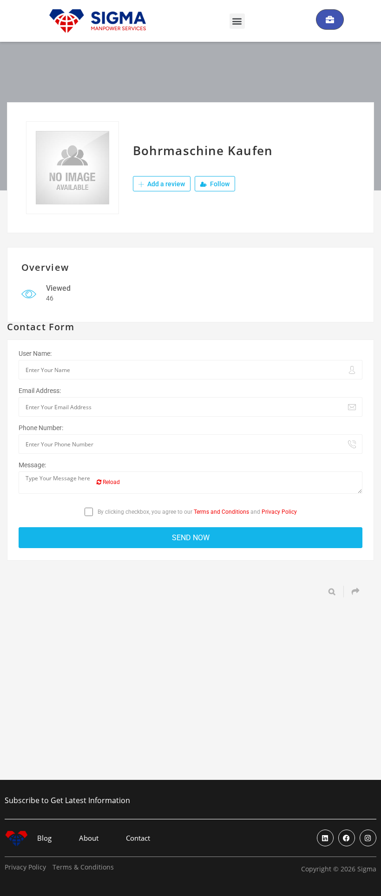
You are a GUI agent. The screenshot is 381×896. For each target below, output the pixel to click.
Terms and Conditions (221, 512)
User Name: (35, 353)
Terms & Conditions (83, 867)
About (89, 838)
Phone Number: (41, 428)
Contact (138, 838)
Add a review (165, 184)
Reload (110, 482)
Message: (32, 465)
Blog (44, 838)
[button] (237, 21)
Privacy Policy (279, 512)
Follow (219, 184)
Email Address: (40, 390)
